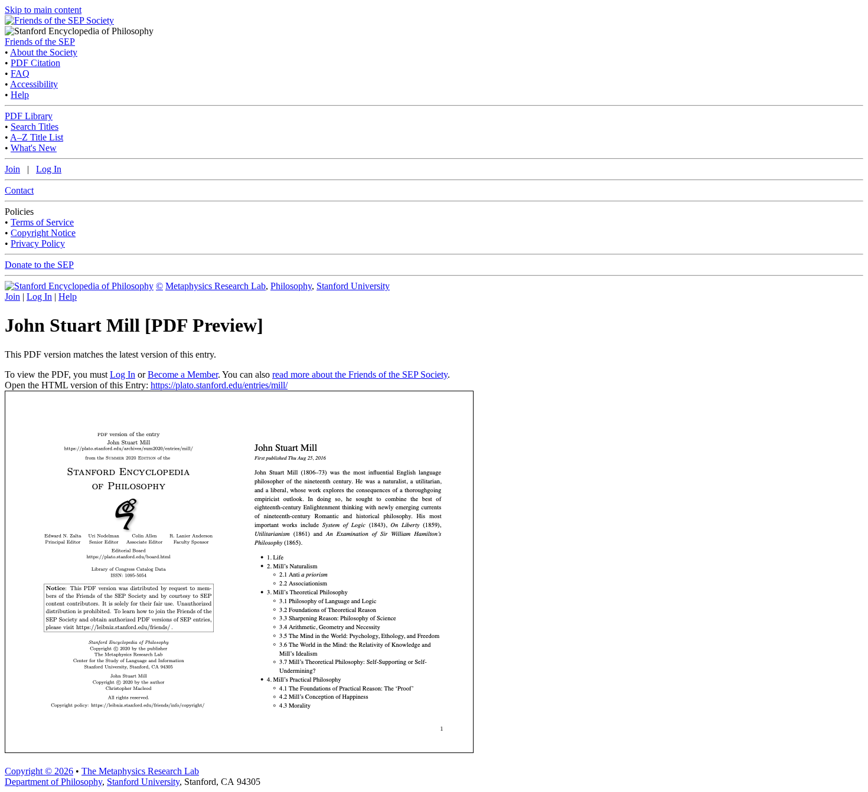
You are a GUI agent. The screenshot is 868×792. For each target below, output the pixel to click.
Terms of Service (42, 222)
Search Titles (34, 127)
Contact (19, 190)
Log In (48, 169)
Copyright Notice (43, 233)
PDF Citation (35, 63)
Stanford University (353, 286)
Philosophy (291, 286)
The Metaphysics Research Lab (140, 771)
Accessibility (34, 84)
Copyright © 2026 (39, 771)
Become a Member (183, 374)
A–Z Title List (36, 137)
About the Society (43, 52)
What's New (34, 148)
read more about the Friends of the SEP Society (360, 374)
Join (12, 169)
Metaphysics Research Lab (215, 286)
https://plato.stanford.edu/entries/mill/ (219, 385)
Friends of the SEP (40, 42)
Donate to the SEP (39, 265)
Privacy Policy (38, 243)
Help (20, 95)
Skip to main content (43, 10)
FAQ (20, 73)
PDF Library (29, 116)
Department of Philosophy (53, 782)
